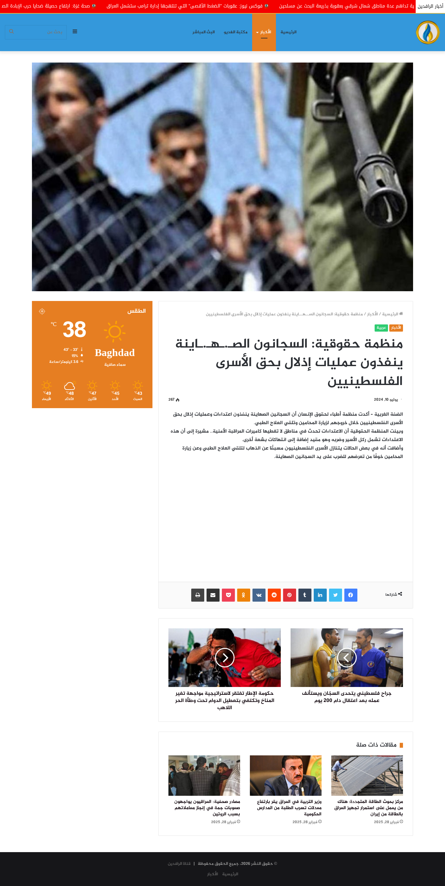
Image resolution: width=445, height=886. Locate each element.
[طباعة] (197, 595)
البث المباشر (204, 32)
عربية (381, 327)
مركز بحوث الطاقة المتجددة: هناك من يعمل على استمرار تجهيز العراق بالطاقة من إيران (368, 808)
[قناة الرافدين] (428, 32)
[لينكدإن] (320, 595)
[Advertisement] (285, 516)
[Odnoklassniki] (243, 595)
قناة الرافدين (179, 863)
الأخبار (265, 32)
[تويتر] (335, 595)
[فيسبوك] (350, 595)
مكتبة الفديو (236, 32)
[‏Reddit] (274, 595)
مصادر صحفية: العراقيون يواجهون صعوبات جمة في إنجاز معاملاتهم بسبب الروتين (207, 808)
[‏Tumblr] (304, 595)
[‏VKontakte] (259, 595)
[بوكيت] (228, 595)
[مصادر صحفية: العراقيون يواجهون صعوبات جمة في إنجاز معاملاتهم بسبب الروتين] (204, 775)
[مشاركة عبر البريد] (213, 595)
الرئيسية (288, 32)
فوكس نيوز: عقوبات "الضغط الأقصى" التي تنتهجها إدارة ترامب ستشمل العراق (265, 6)
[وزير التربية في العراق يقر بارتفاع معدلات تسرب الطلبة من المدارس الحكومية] (286, 775)
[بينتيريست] (289, 595)
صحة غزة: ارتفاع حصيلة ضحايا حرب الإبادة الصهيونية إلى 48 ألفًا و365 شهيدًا (95, 6)
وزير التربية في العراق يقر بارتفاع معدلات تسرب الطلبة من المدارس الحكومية (289, 808)
